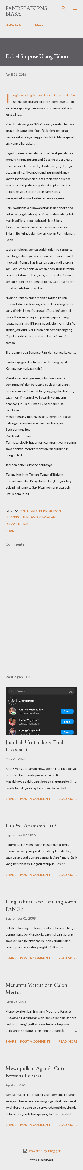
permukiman (50, 511)
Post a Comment (35, 799)
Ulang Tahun (17, 524)
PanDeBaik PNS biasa (26, 11)
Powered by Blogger (44, 1151)
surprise (13, 517)
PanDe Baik (28, 511)
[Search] (63, 8)
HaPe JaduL (14, 25)
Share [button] (11, 531)
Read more (67, 799)
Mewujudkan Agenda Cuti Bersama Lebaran (35, 1072)
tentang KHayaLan (39, 517)
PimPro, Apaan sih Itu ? (31, 825)
